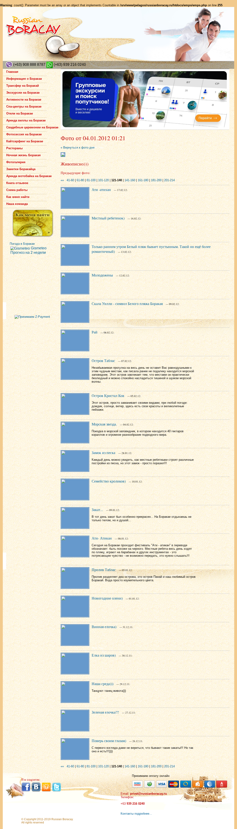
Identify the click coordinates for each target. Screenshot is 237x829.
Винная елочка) (104, 626)
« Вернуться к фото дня (77, 147)
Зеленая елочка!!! (105, 712)
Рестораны (14, 148)
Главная (12, 71)
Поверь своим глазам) (109, 740)
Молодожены (102, 275)
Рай (94, 332)
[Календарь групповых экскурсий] (145, 99)
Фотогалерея (15, 162)
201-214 (169, 180)
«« (62, 180)
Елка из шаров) (104, 655)
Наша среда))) (102, 683)
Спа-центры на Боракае (23, 106)
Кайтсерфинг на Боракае (24, 141)
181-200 (156, 180)
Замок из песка (103, 452)
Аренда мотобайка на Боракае (29, 176)
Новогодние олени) (107, 598)
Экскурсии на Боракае (23, 92)
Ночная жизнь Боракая (23, 155)
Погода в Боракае (22, 243)
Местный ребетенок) (108, 218)
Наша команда (17, 204)
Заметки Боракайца (20, 169)
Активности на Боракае (23, 99)
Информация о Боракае (24, 78)
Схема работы (17, 190)
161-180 (143, 180)
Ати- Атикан (102, 538)
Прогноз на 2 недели (28, 252)
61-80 (80, 180)
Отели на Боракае (19, 113)
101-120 (103, 180)
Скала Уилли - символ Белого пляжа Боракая (127, 303)
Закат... (97, 509)
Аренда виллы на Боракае (26, 120)
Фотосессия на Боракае (24, 134)
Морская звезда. (104, 424)
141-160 (130, 180)
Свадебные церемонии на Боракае (32, 127)
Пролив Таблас (104, 569)
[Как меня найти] (33, 223)
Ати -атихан (101, 189)
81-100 (91, 180)
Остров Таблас (103, 360)
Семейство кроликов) (109, 481)
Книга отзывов (17, 183)
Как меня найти (17, 197)
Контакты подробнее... (136, 813)
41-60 (70, 180)
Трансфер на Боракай (22, 85)
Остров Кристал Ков (108, 395)
